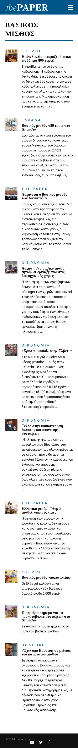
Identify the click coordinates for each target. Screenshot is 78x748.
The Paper (35, 189)
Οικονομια (36, 263)
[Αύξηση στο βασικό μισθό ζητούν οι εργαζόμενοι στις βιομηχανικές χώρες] (11, 267)
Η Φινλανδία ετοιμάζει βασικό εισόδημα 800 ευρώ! (46, 58)
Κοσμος (32, 51)
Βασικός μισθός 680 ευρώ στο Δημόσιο (46, 127)
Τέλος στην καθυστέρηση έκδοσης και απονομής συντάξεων (42, 430)
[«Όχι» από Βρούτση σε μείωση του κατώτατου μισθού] (11, 649)
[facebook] (49, 742)
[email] (32, 742)
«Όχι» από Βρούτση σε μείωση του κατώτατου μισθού (46, 652)
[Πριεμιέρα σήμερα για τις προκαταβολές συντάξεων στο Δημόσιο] (11, 611)
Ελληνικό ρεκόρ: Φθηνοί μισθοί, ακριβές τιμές (41, 510)
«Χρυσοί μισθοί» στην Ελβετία (47, 351)
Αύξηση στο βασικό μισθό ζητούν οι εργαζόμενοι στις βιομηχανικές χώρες (43, 272)
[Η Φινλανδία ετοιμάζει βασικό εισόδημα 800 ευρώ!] (11, 55)
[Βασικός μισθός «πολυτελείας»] (11, 576)
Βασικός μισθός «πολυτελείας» (46, 577)
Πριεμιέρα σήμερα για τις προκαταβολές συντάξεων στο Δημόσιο (46, 616)
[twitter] (41, 742)
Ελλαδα (31, 120)
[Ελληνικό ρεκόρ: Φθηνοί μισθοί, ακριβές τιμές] (11, 507)
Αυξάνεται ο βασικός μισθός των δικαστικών (44, 196)
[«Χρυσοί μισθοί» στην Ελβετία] (11, 350)
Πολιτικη (34, 645)
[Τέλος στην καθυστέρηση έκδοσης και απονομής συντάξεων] (11, 425)
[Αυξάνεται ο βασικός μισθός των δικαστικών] (11, 193)
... (52, 106)
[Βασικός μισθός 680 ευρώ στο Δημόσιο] (11, 124)
